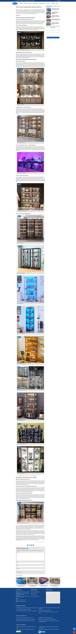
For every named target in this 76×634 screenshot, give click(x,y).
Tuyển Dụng (53, 3)
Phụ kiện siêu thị (42, 3)
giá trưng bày (20, 112)
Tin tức (48, 3)
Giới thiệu (25, 3)
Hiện (19, 15)
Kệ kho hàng (35, 3)
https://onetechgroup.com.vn (22, 601)
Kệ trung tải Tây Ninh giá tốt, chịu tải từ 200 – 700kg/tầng (55, 13)
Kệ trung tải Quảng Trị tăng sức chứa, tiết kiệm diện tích (56, 19)
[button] (55, 0)
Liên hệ (57, 3)
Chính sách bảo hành (34, 593)
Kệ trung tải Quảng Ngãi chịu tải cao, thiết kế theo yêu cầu (55, 23)
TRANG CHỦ (21, 3)
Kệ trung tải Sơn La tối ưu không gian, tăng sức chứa (55, 9)
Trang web (18, 568)
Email (18, 565)
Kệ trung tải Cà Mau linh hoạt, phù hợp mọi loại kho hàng (55, 16)
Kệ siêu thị (29, 3)
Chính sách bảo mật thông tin (35, 596)
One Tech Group (18, 525)
